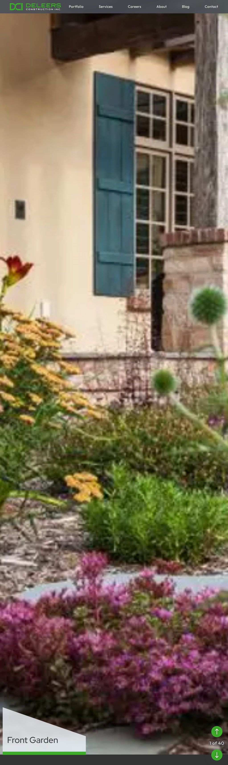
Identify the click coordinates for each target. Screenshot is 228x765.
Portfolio (76, 6)
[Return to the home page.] (35, 6)
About (162, 6)
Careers (134, 6)
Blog (185, 6)
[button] (216, 731)
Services (106, 6)
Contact (211, 6)
